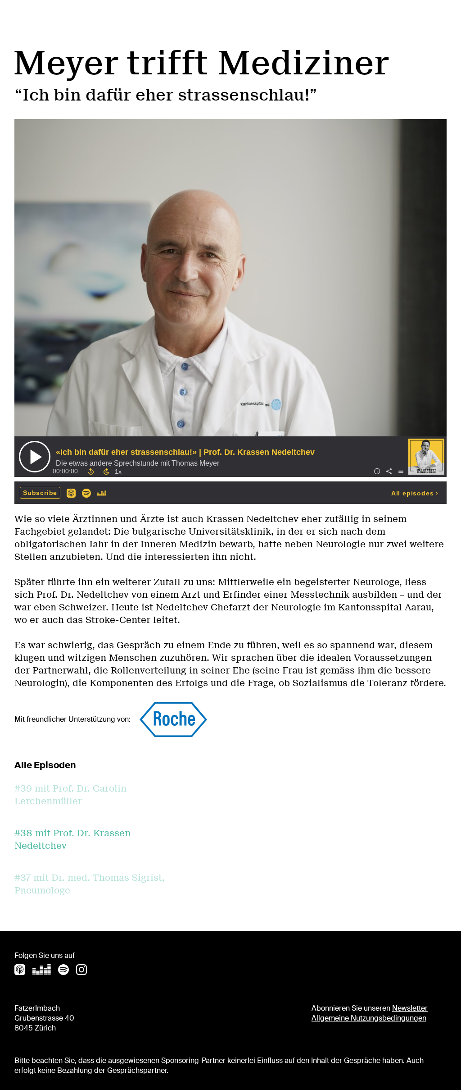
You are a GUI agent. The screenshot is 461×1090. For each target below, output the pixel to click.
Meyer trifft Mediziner (201, 63)
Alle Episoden (45, 765)
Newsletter (410, 1008)
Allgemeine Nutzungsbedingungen (369, 1018)
